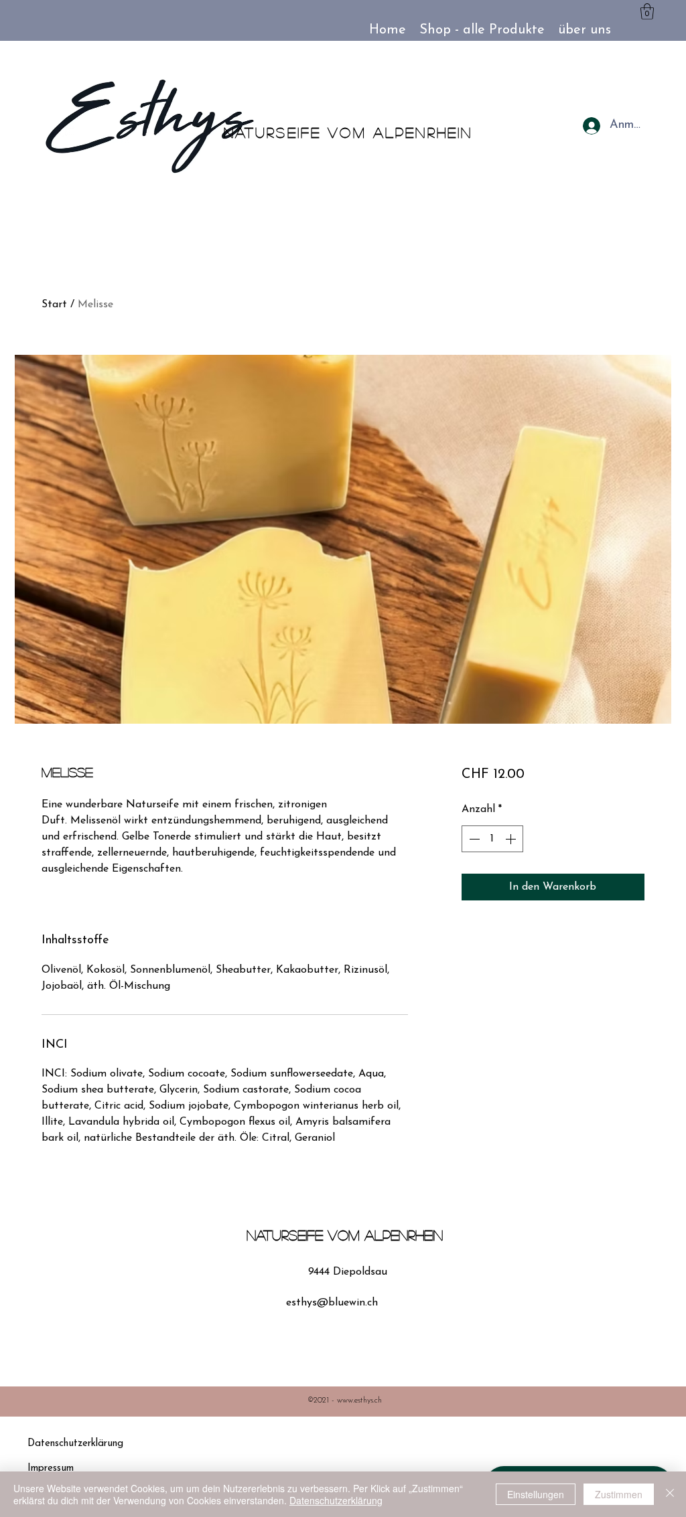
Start (54, 304)
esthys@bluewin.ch (332, 1302)
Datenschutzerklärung (336, 1500)
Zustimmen (618, 1494)
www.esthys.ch (359, 1400)
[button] (647, 11)
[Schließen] (670, 1494)
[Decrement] (473, 839)
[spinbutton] (492, 839)
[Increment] (511, 839)
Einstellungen (535, 1494)
